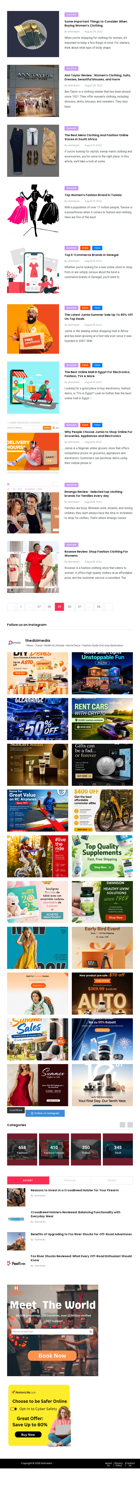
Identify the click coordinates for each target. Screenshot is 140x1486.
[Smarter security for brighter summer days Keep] (37, 1039)
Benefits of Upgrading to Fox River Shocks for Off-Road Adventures (81, 1234)
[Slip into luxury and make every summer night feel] (37, 1085)
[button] (109, 1464)
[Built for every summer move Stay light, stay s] (37, 994)
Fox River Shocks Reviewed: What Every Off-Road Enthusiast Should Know (81, 1258)
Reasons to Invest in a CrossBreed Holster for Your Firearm (75, 1190)
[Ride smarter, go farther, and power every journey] (102, 810)
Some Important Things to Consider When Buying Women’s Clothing (96, 23)
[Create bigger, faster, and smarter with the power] (102, 994)
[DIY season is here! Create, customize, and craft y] (37, 673)
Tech (97, 248)
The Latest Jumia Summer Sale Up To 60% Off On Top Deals (99, 317)
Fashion (71, 15)
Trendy (112, 1180)
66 (98, 606)
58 (49, 606)
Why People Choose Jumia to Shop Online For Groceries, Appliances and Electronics (99, 434)
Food (85, 248)
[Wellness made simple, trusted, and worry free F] (102, 902)
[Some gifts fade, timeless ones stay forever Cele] (102, 765)
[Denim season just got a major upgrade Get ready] (37, 948)
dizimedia (40, 1195)
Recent (28, 1180)
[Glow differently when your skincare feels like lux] (37, 765)
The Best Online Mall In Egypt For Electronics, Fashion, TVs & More (97, 374)
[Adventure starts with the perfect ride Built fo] (37, 856)
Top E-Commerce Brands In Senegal (91, 255)
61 (79, 606)
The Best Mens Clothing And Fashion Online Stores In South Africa (96, 137)
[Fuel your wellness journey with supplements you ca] (102, 856)
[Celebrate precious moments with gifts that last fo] (37, 902)
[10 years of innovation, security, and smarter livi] (102, 1085)
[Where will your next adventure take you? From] (102, 719)
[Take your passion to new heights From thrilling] (37, 810)
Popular (70, 1180)
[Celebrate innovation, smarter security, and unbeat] (102, 1039)
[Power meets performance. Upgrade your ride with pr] (37, 719)
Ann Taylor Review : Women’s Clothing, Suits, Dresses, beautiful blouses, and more (98, 77)
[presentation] (122, 1125)
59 (59, 606)
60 (69, 606)
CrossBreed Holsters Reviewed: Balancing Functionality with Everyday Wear (75, 1214)
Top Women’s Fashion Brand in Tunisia (93, 195)
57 (39, 606)
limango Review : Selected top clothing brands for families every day (93, 494)
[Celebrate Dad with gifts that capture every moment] (102, 948)
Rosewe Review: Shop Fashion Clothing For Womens (96, 554)
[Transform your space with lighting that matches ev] (102, 673)
